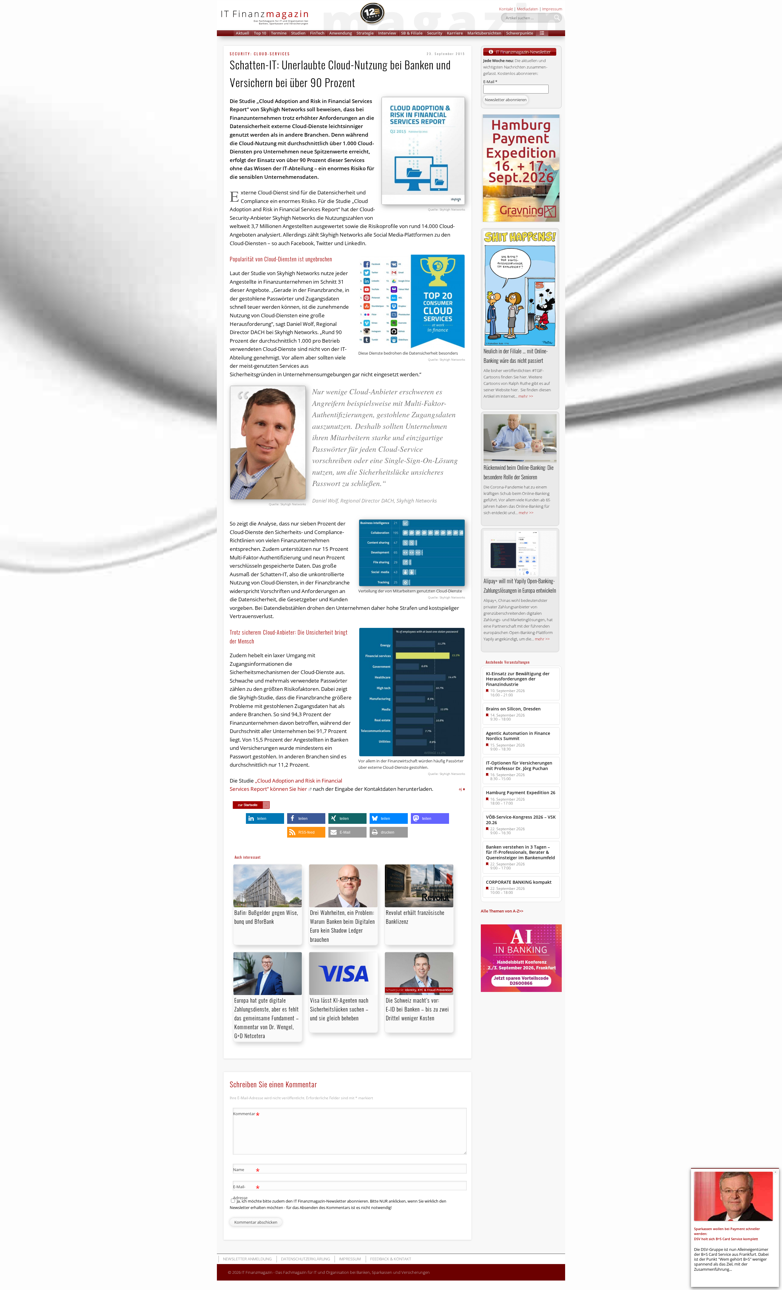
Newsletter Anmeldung (247, 1259)
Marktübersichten (484, 33)
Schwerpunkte (519, 33)
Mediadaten (527, 9)
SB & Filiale (411, 33)
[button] (541, 33)
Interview (387, 33)
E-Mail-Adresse (246, 1191)
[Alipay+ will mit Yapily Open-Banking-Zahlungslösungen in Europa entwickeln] (520, 554)
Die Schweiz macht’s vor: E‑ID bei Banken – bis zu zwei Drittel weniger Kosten (417, 1009)
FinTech (317, 33)
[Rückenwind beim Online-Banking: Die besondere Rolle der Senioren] (520, 438)
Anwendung (340, 33)
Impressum (552, 9)
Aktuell (242, 33)
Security (434, 33)
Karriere (455, 33)
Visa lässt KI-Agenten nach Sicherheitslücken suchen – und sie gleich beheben (339, 1009)
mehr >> (525, 396)
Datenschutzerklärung (305, 1259)
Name (246, 1170)
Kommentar (246, 1114)
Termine (279, 33)
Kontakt (506, 9)
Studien (298, 33)
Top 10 (260, 33)
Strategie (365, 33)
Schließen (775, 1172)
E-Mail (490, 81)
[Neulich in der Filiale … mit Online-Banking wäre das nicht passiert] (520, 289)
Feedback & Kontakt (390, 1259)
